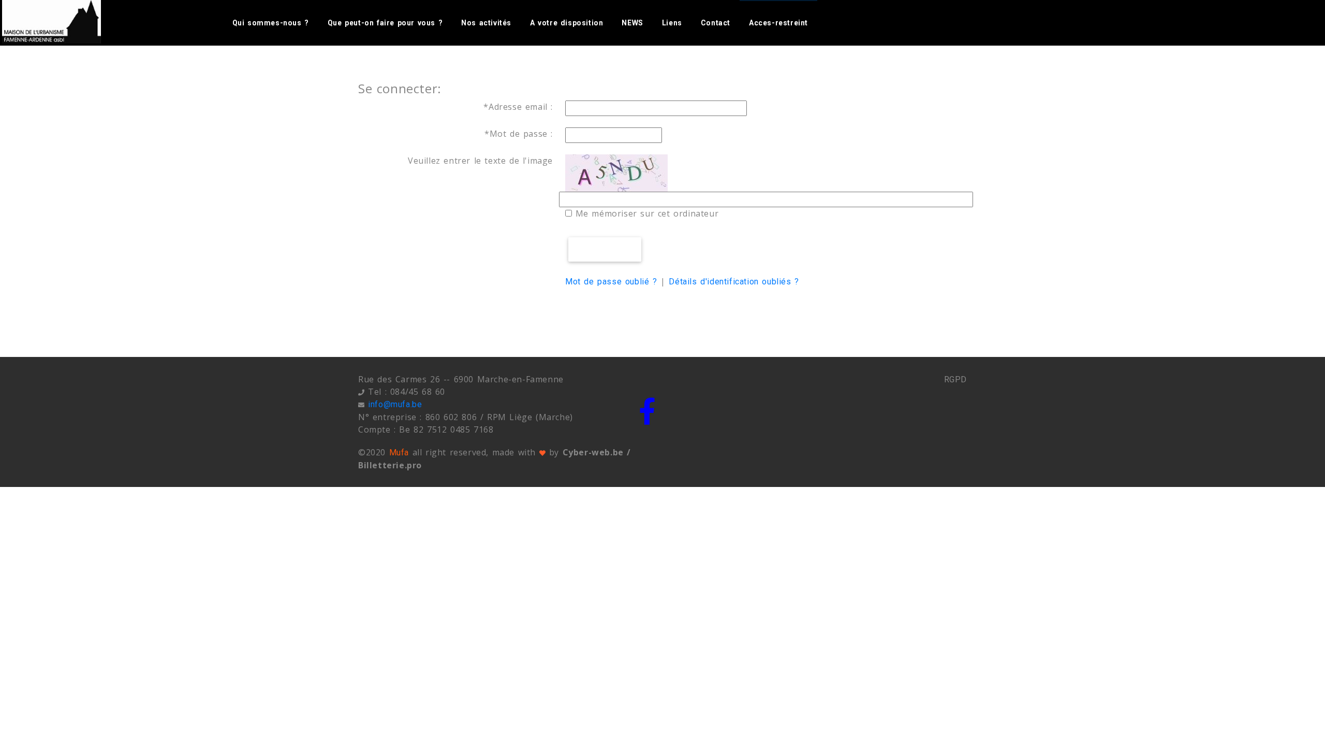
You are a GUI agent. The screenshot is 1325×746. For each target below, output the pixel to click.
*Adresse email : (518, 106)
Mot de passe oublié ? (611, 281)
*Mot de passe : (518, 133)
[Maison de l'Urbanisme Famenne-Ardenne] (63, 22)
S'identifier (605, 249)
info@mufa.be (395, 404)
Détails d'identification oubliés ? (734, 281)
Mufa (399, 452)
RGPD (955, 379)
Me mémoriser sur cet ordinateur (645, 213)
